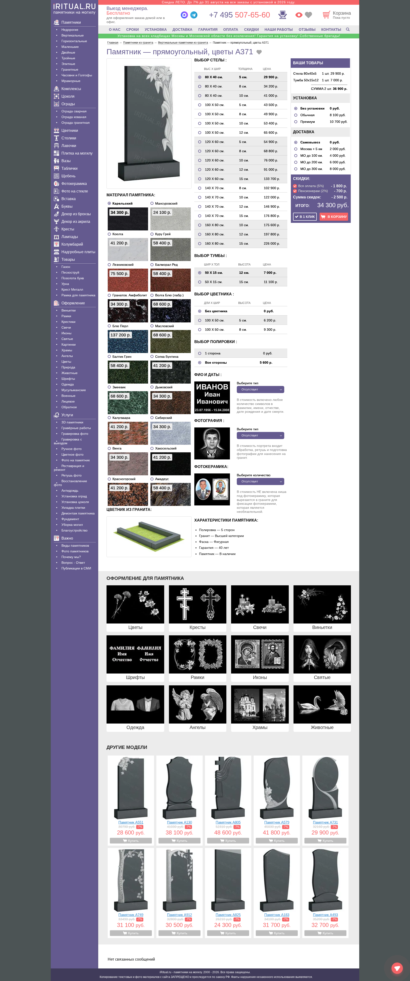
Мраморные (70, 81)
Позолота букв (72, 278)
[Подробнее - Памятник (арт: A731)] (325, 801)
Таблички (69, 168)
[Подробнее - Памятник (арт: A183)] (277, 893)
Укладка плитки (73, 507)
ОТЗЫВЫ (307, 30)
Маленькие (70, 47)
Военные (68, 396)
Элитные (68, 64)
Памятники (71, 22)
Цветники (69, 130)
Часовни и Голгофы (76, 75)
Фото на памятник (75, 460)
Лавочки (68, 146)
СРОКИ (132, 30)
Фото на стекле (74, 191)
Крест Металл (72, 289)
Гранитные (69, 69)
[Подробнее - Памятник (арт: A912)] (179, 893)
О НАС (115, 30)
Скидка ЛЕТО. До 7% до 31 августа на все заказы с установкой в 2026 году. (229, 2)
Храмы (66, 350)
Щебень (68, 176)
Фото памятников (75, 551)
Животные (69, 373)
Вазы (66, 161)
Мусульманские (73, 390)
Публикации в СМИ (76, 568)
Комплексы (71, 89)
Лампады (69, 237)
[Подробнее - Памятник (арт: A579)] (277, 801)
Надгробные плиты (78, 252)
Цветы (66, 361)
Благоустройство (74, 530)
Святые (67, 339)
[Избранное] (308, 14)
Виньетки (68, 310)
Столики (68, 138)
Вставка (68, 199)
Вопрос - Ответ (73, 562)
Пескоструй (70, 272)
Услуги (67, 415)
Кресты (67, 229)
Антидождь (69, 490)
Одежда (67, 384)
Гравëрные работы (76, 428)
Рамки (66, 316)
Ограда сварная (74, 111)
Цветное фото (72, 454)
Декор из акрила (75, 222)
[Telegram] (193, 14)
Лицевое (68, 401)
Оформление (73, 303)
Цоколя (68, 96)
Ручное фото (71, 449)
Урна (65, 284)
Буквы (67, 206)
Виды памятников (75, 545)
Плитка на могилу (77, 153)
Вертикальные (72, 35)
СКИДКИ (251, 30)
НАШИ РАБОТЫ (279, 30)
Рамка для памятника (78, 295)
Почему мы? (71, 557)
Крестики (68, 322)
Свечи (66, 327)
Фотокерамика (74, 184)
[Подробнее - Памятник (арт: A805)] (228, 801)
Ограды (68, 104)
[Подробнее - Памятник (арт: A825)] (228, 893)
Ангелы (67, 356)
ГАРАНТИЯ (208, 30)
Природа (68, 367)
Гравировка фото (74, 433)
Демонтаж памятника (78, 513)
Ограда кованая (73, 117)
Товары (68, 259)
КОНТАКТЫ (331, 30)
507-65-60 (239, 14)
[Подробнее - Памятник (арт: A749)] (131, 893)
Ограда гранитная (75, 122)
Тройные (68, 58)
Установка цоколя (75, 502)
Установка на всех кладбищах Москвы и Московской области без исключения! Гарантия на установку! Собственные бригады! (228, 36)
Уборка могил (72, 525)
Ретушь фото (71, 475)
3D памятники (72, 422)
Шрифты (68, 378)
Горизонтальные (74, 41)
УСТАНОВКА (156, 30)
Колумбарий (72, 244)
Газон (65, 267)
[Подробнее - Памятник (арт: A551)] (131, 801)
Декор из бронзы (76, 214)
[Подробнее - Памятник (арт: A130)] (179, 801)
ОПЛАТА (230, 30)
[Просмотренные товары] (299, 14)
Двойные (68, 52)
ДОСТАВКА (182, 30)
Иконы (66, 333)
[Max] (184, 14)
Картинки (68, 344)
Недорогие (69, 30)
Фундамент (70, 519)
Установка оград (74, 496)
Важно (67, 538)
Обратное (69, 407)
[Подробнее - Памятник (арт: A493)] (325, 893)
